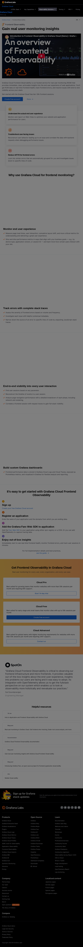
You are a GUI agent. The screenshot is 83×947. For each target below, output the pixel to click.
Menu (2, 15)
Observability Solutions (46, 9)
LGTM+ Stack (15, 9)
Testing (61, 9)
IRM (69, 9)
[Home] (9, 3)
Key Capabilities (29, 9)
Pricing (78, 9)
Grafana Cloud (7, 6)
